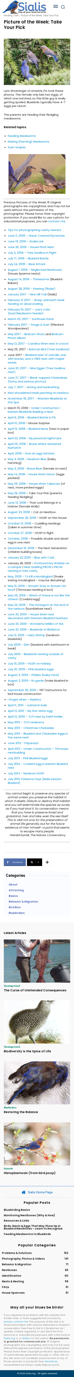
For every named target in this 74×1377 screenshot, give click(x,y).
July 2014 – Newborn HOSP (26, 773)
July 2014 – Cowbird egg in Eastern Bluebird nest (38, 766)
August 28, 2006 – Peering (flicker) (31, 289)
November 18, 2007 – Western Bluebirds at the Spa (37, 400)
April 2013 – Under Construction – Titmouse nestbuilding (38, 750)
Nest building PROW (38, 567)
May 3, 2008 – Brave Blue (25, 468)
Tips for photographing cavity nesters (34, 230)
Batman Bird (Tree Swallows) (49, 349)
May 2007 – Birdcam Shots (26, 334)
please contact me (16, 1321)
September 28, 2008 (22, 518)
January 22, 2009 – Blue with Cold (31, 557)
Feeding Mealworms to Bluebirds (27, 1234)
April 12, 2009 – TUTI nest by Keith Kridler (35, 717)
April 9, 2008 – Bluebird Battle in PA (32, 417)
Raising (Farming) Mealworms (28, 142)
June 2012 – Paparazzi (23, 743)
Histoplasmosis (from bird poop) (30, 1173)
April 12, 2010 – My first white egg (30, 711)
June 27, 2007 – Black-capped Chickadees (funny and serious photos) (37, 379)
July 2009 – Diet (19, 645)
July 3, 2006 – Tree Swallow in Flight (32, 253)
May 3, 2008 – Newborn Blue (27, 459)
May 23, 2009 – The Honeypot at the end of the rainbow (38, 607)
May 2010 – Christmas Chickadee (31, 728)
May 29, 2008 (16, 493)
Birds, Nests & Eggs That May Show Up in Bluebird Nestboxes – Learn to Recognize (33, 1227)
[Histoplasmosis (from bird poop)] (37, 1144)
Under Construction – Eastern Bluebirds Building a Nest (35, 410)
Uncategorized (12, 985)
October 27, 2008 (20, 533)
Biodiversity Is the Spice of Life (27, 1051)
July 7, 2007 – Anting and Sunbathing (33, 387)
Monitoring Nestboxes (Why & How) (29, 1215)
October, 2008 (18, 539)
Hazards (8, 1168)
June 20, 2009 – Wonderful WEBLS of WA (35, 624)
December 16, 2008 (21, 548)
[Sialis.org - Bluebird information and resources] (24, 7)
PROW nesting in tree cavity (35, 569)
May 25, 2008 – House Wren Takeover (34, 484)
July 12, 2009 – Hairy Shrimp (26, 635)
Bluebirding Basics (17, 1210)
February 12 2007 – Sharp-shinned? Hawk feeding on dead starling (36, 302)
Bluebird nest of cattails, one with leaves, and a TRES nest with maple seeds (37, 358)
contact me (56, 221)
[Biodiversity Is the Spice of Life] (37, 1022)
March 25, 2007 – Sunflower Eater (31, 319)
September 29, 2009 (22, 690)
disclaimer (50, 1361)
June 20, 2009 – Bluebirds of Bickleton (34, 629)
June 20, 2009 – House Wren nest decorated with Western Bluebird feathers (38, 616)
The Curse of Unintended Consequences (35, 990)
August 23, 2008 (19, 512)
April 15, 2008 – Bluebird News (28, 429)
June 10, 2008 (17, 503)
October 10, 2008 (19, 523)
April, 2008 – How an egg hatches (31, 453)
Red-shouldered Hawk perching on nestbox (38, 393)
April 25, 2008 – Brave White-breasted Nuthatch (34, 446)
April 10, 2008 (16, 423)
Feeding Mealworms (22, 136)
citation (26, 1338)
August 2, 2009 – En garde (26, 681)
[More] (47, 862)
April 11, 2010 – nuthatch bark (27, 705)
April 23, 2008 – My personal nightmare (34, 438)
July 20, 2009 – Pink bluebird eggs (31, 669)
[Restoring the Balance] (37, 1083)
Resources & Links (16, 1221)
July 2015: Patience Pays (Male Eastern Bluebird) (34, 781)
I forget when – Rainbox (24, 699)
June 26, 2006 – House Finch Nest (31, 247)
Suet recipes (17, 147)
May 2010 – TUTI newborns (26, 722)
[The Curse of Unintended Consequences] (37, 961)
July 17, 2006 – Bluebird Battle (28, 258)
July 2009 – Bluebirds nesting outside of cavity (35, 656)
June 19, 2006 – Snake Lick (25, 241)
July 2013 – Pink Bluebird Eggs (28, 758)
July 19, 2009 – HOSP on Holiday (29, 663)
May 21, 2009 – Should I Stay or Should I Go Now (37, 588)
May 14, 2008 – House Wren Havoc (31, 474)
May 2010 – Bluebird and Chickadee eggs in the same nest (38, 735)
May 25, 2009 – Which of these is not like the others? (39, 597)
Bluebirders (10, 1107)
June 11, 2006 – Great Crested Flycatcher (36, 236)
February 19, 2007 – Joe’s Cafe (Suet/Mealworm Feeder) (29, 311)
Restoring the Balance (21, 1112)
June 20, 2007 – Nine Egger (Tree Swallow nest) (36, 370)
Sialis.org (9, 1338)
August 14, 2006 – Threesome (28, 279)
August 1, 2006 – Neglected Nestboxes (35, 270)
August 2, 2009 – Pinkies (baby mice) (33, 675)
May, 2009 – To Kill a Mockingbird (30, 576)
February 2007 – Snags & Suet (29, 325)
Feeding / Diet (11, 15)
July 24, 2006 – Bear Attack (26, 264)
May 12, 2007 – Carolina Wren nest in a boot (38, 344)
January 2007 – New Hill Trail (27, 294)
